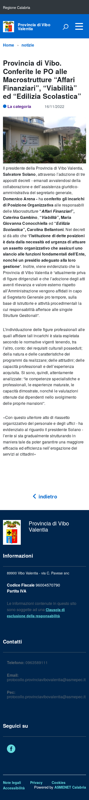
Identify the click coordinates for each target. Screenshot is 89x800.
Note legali (12, 782)
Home (8, 45)
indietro (47, 496)
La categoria (19, 106)
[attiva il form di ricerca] (65, 26)
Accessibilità (14, 787)
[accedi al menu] (79, 26)
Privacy (36, 782)
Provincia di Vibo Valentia (34, 27)
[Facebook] (11, 749)
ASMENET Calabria (70, 787)
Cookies (59, 782)
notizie (28, 45)
